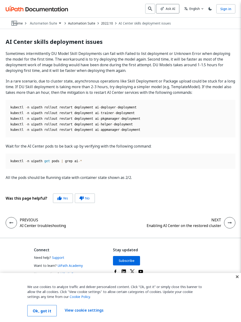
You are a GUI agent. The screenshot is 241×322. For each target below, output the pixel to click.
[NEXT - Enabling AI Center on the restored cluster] (229, 222)
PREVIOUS (29, 220)
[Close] (237, 276)
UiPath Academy (70, 265)
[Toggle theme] (210, 8)
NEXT (216, 220)
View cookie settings (84, 310)
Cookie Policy (80, 296)
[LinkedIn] (123, 271)
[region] (120, 297)
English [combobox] (192, 8)
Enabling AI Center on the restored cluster (184, 225)
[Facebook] (115, 271)
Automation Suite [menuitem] (43, 23)
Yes (62, 198)
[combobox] (45, 23)
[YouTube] (140, 271)
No (84, 198)
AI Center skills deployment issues (145, 23)
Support (58, 257)
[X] (132, 271)
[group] (50, 198)
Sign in (225, 8)
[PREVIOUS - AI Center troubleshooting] (11, 222)
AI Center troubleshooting (43, 225)
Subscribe (126, 260)
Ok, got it (42, 311)
